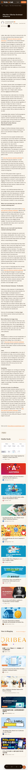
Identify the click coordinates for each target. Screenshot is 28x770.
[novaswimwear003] (2, 22)
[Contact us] (24, 767)
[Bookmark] (16, 766)
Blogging (6, 5)
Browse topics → (22, 439)
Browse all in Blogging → (21, 631)
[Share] (20, 766)
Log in (18, 2)
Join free (23, 2)
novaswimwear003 (9, 21)
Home (2, 5)
